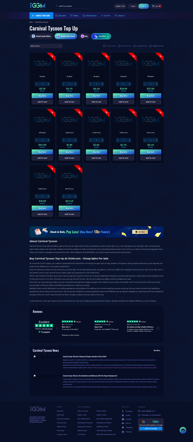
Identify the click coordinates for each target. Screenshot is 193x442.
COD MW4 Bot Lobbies (104, 430)
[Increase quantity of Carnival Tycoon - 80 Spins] (102, 84)
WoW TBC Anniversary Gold (105, 434)
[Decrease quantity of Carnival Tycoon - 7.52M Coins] (117, 140)
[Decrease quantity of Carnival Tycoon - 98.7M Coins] (63, 196)
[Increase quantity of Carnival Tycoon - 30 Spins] (48, 84)
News (86, 36)
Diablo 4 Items (101, 415)
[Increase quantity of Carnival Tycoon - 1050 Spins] (48, 140)
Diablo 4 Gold (82, 415)
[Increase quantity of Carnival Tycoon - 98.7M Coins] (75, 196)
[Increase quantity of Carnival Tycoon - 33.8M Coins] (48, 196)
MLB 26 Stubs (82, 430)
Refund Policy (61, 426)
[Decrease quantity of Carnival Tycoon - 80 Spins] (90, 84)
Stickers (43, 36)
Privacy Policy (61, 423)
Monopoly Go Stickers (103, 423)
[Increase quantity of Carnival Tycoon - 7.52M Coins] (129, 140)
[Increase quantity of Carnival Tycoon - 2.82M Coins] (75, 140)
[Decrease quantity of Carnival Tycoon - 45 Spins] (63, 84)
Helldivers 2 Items (102, 426)
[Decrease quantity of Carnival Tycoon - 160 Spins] (117, 84)
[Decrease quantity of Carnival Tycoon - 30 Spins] (36, 84)
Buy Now (42, 96)
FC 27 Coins (81, 434)
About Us (60, 411)
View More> (157, 350)
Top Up (68, 36)
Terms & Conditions (63, 419)
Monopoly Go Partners (85, 423)
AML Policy (60, 430)
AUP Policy (60, 415)
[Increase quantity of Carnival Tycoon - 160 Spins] (129, 84)
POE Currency (101, 411)
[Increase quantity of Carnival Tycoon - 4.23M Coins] (102, 140)
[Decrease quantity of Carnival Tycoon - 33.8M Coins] (36, 196)
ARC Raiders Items (84, 419)
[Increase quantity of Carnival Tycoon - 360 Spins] (156, 84)
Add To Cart (42, 102)
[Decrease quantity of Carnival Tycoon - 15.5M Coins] (144, 140)
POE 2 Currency (83, 411)
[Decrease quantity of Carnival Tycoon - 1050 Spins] (36, 140)
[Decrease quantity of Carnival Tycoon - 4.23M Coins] (90, 140)
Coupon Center (62, 434)
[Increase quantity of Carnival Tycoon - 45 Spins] (75, 84)
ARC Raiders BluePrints (104, 419)
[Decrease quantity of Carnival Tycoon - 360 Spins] (144, 84)
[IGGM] (37, 9)
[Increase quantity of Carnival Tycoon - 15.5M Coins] (156, 140)
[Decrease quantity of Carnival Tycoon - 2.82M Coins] (63, 140)
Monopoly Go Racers (84, 426)
